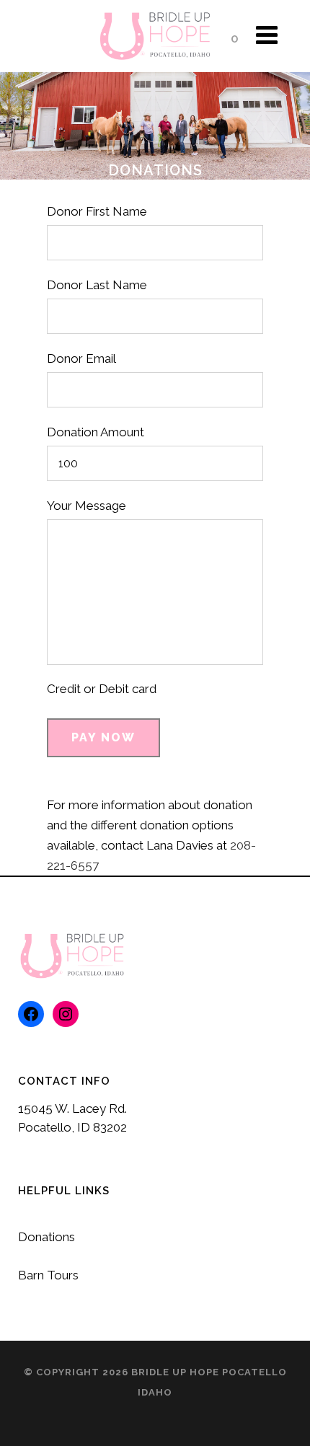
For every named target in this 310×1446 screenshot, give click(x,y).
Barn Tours (48, 1275)
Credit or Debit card (101, 689)
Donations (46, 1237)
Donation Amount (95, 432)
